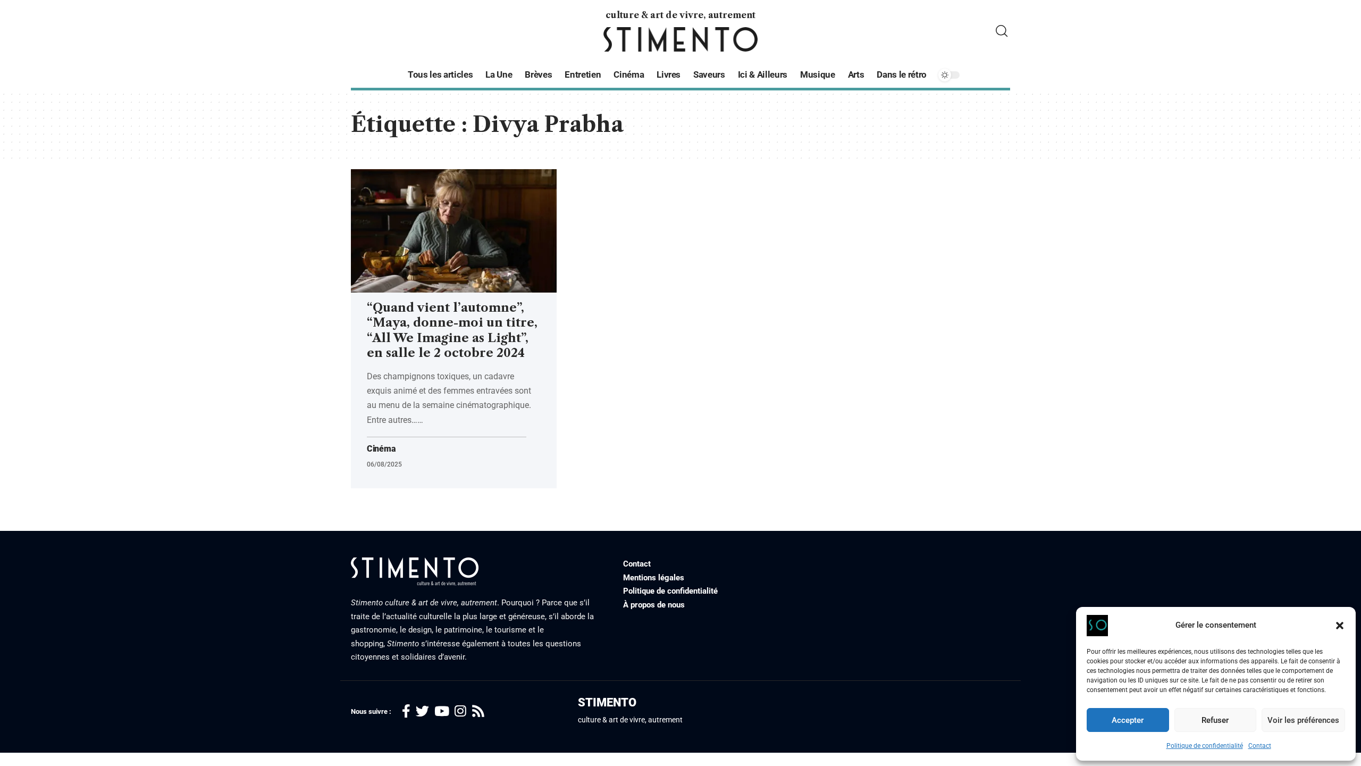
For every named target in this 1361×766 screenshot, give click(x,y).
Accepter (1128, 720)
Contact (1259, 746)
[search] (1001, 31)
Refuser (1215, 720)
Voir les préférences (1303, 720)
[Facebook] (406, 711)
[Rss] (478, 711)
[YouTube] (442, 711)
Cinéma (381, 449)
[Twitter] (422, 711)
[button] (1339, 625)
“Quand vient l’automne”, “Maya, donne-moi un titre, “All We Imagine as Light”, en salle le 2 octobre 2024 (452, 331)
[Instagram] (460, 711)
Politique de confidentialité (1204, 746)
